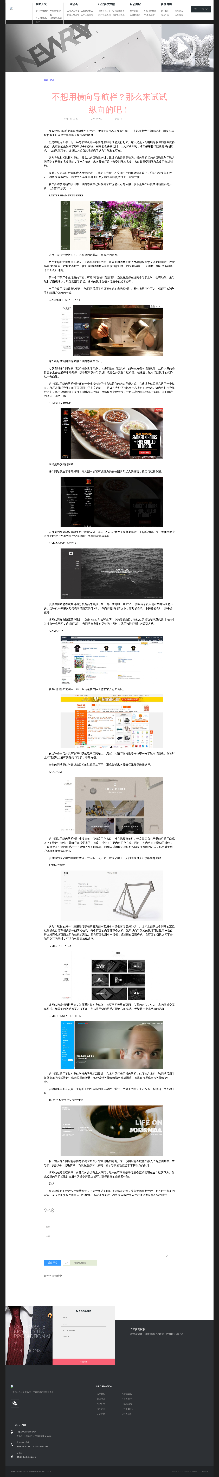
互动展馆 (135, 4)
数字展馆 (134, 11)
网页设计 (128, 1399)
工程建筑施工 (87, 11)
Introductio (185, 1471)
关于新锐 (101, 1394)
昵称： (49, 1226)
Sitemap (205, 1471)
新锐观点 (128, 1394)
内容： (49, 1236)
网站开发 (41, 4)
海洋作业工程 (104, 14)
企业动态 (101, 1399)
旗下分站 (199, 9)
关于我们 (165, 11)
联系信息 (128, 1414)
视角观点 (179, 11)
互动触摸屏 (135, 14)
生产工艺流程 (87, 14)
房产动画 (101, 1409)
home (174, 1471)
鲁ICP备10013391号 (43, 1471)
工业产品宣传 (73, 11)
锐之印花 (165, 14)
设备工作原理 (73, 14)
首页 (46, 80)
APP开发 (101, 1404)
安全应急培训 (118, 11)
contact (195, 1471)
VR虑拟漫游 (149, 14)
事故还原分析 (104, 11)
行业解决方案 (106, 4)
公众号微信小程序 (42, 20)
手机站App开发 (56, 13)
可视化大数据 (150, 11)
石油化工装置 (118, 14)
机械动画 (128, 1404)
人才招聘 (101, 1414)
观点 (52, 80)
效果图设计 (129, 1409)
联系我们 (179, 14)
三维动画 (72, 4)
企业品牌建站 (42, 11)
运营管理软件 (56, 18)
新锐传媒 (166, 4)
